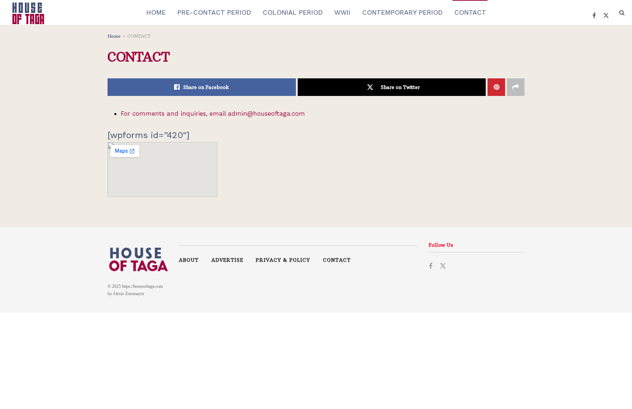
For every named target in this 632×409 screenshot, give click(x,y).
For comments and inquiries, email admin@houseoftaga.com (213, 113)
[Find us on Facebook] (430, 266)
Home (114, 36)
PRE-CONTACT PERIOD (214, 12)
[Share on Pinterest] (496, 87)
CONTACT (470, 12)
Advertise (227, 260)
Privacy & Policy (283, 260)
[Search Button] (622, 12)
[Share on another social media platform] (515, 87)
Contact (337, 260)
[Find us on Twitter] (443, 266)
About (189, 260)
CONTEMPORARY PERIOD (402, 12)
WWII (342, 12)
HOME (156, 12)
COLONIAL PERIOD (293, 12)
